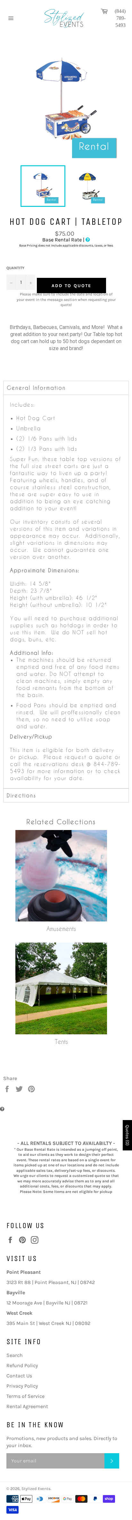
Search (14, 1355)
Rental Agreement (27, 1406)
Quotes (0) (127, 1135)
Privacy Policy (22, 1386)
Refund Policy (22, 1365)
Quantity (15, 268)
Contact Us (19, 1376)
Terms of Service (25, 1396)
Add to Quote (71, 285)
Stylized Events (36, 1488)
